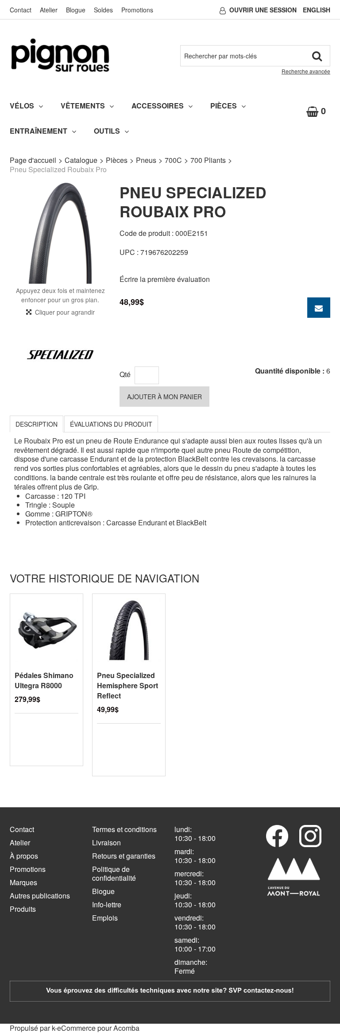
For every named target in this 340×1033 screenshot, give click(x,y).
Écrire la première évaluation (165, 279)
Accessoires (157, 105)
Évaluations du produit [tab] (111, 424)
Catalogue (81, 160)
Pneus (146, 160)
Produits (23, 909)
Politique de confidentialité (114, 873)
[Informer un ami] (318, 307)
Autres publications (40, 895)
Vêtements (83, 105)
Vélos (22, 105)
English (316, 9)
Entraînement (38, 131)
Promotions (137, 9)
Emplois (105, 918)
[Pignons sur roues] (60, 55)
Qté (125, 374)
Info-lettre (106, 904)
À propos (24, 856)
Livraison (106, 842)
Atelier (49, 9)
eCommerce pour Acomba (98, 1028)
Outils (107, 131)
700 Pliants (208, 160)
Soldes (103, 9)
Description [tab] (36, 424)
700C (173, 160)
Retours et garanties (123, 856)
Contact (20, 9)
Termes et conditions (124, 829)
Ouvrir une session (263, 9)
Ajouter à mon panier (164, 396)
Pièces (223, 105)
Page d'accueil (33, 160)
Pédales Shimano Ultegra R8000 (44, 680)
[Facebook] (277, 836)
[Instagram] (310, 836)
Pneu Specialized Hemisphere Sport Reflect (127, 685)
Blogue (75, 9)
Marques (23, 882)
